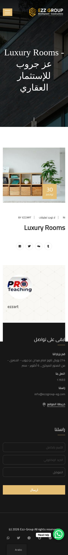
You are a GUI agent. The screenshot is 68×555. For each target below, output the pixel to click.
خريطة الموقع (56, 404)
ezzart (26, 217)
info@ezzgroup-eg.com (50, 394)
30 (49, 190)
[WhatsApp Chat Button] (58, 534)
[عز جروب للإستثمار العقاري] (46, 12)
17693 (61, 380)
